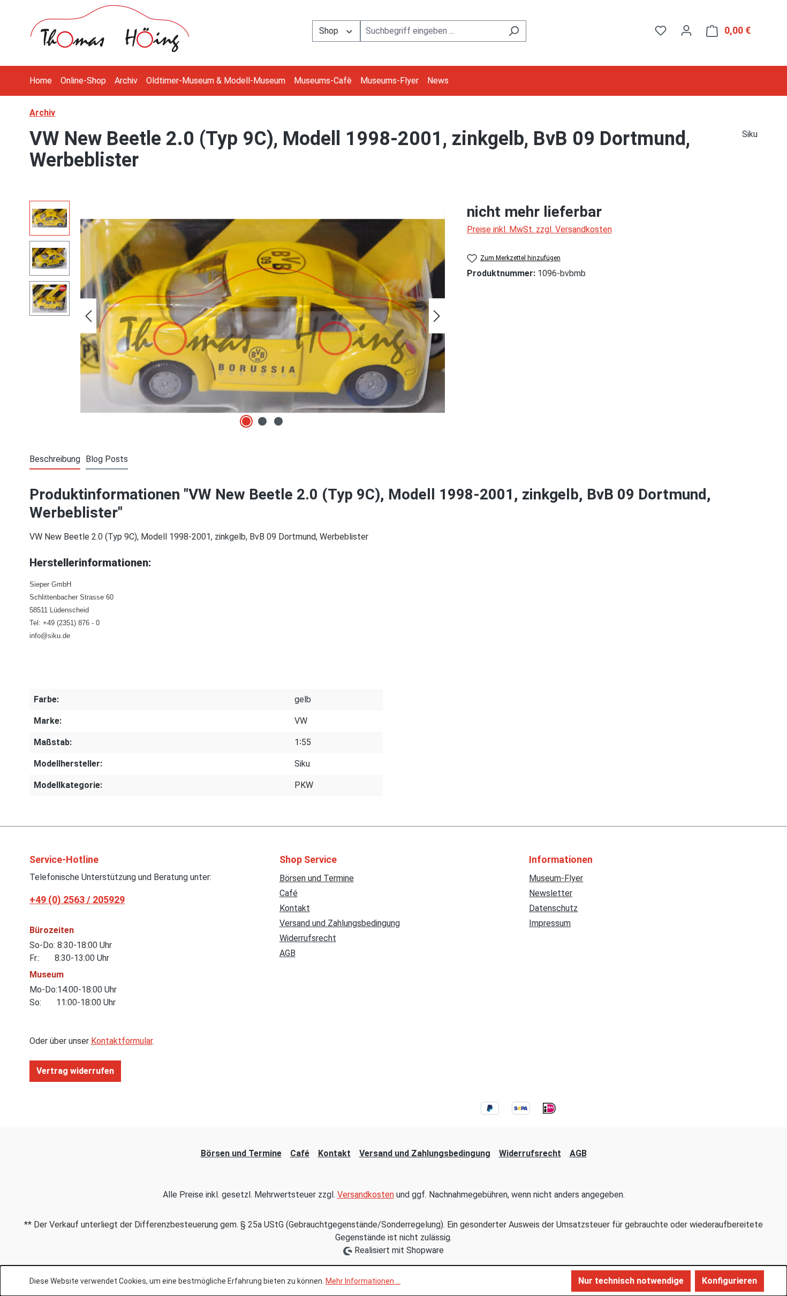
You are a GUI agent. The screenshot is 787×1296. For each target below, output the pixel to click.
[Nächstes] (437, 316)
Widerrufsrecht (307, 938)
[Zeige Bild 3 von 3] (278, 421)
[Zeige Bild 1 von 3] (246, 421)
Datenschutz (553, 908)
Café (288, 893)
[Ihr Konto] (686, 30)
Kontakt (294, 908)
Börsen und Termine (316, 878)
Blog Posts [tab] (107, 459)
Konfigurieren (729, 1281)
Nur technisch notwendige (631, 1281)
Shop (329, 31)
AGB (287, 953)
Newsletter (550, 893)
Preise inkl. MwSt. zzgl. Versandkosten (539, 229)
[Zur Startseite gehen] (109, 28)
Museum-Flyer (556, 878)
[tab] (54, 459)
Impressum (550, 923)
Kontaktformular (122, 1041)
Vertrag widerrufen (75, 1071)
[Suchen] (513, 31)
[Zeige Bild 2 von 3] (262, 421)
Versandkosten (365, 1194)
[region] (237, 316)
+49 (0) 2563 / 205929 (77, 899)
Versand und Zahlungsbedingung (339, 923)
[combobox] (431, 31)
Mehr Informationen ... (363, 1281)
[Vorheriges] (88, 316)
